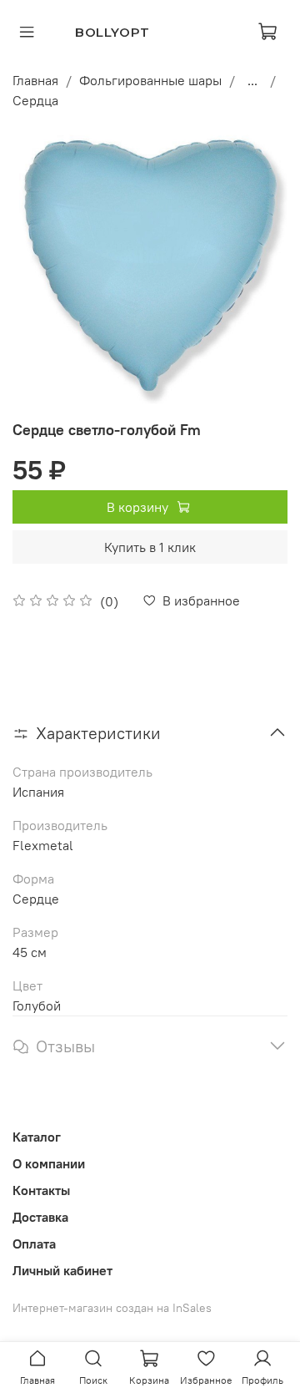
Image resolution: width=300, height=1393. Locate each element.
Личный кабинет (62, 1270)
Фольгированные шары (150, 80)
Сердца (35, 100)
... (253, 80)
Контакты (41, 1190)
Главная (35, 80)
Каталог (36, 1136)
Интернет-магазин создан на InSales (112, 1307)
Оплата (34, 1243)
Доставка (40, 1216)
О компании (48, 1163)
